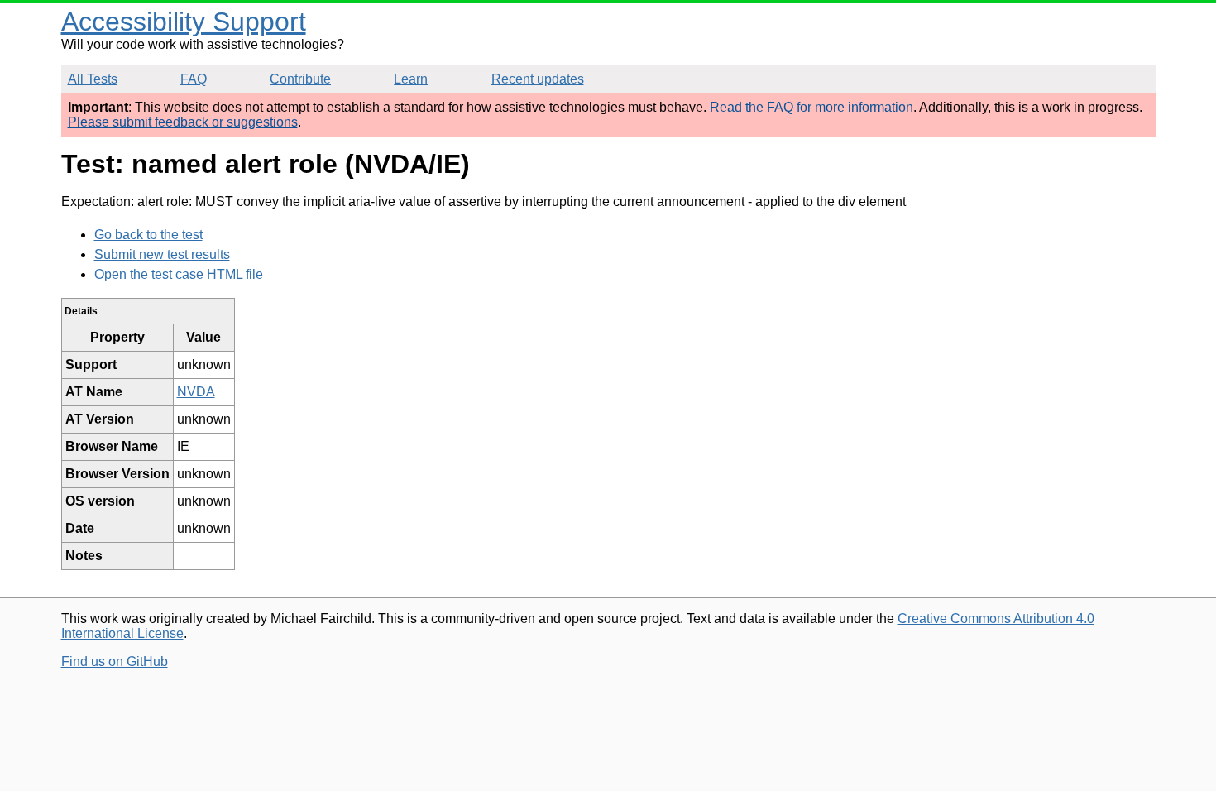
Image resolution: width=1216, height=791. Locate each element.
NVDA (196, 392)
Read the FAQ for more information (811, 107)
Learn (411, 79)
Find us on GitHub (114, 661)
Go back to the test (148, 235)
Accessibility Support (183, 21)
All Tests (92, 79)
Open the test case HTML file (178, 274)
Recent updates (537, 79)
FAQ (193, 79)
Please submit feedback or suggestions (183, 122)
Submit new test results (162, 254)
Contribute (300, 79)
